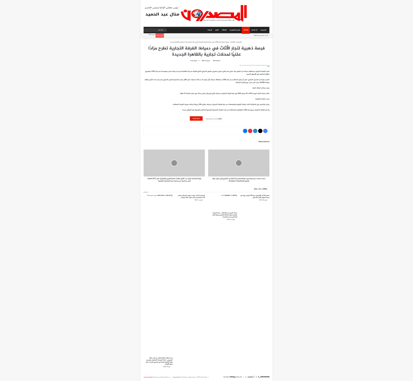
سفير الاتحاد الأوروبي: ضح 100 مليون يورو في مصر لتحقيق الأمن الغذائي (254, 196)
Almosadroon (216, 61)
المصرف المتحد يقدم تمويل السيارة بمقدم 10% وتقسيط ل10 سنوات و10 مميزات (191, 196)
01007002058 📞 (263, 377)
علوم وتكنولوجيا (235, 30)
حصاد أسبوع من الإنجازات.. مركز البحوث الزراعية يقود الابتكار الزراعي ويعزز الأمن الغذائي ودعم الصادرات (224, 215)
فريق (148, 377)
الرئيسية (263, 30)
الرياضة (209, 30)
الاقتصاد (245, 30)
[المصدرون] (196, 13)
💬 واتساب (251, 377)
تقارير (217, 30)
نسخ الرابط (196, 118)
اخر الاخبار (254, 30)
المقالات (224, 30)
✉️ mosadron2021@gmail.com (233, 377)
